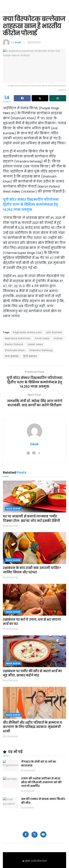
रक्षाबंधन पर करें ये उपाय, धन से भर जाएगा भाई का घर (32, 621)
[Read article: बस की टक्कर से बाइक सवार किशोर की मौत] (10, 802)
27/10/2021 (28, 791)
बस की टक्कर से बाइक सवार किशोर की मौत (43, 801)
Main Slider (13, 508)
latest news (35, 344)
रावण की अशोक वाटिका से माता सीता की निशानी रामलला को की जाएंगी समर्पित (41, 782)
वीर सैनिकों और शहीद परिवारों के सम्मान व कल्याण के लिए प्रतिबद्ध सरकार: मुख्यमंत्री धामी (32, 727)
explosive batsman (17, 338)
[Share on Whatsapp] (57, 98)
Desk (18, 42)
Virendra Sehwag (41, 350)
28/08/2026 (11, 526)
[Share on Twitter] (40, 98)
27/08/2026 (11, 736)
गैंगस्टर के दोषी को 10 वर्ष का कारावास (38, 763)
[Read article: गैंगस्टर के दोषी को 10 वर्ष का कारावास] (10, 765)
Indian (58, 338)
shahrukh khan (15, 350)
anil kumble (54, 332)
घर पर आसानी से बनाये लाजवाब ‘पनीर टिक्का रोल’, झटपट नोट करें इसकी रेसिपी (31, 518)
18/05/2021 (34, 42)
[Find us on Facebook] (26, 834)
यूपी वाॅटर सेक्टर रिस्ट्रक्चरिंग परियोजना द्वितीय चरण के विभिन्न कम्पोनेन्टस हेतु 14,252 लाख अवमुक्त (31, 204)
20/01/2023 (29, 770)
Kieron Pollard (14, 344)
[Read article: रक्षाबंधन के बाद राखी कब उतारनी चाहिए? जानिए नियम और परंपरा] (34, 548)
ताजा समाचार (12, 356)
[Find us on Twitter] (34, 835)
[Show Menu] (64, 6)
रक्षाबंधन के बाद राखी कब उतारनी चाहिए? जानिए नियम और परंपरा (32, 570)
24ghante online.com (27, 332)
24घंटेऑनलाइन (39, 861)
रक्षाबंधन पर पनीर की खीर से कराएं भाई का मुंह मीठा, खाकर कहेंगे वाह (32, 673)
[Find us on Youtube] (43, 834)
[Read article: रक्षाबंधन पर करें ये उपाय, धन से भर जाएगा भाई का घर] (34, 600)
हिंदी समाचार (30, 356)
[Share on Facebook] (22, 98)
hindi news (42, 338)
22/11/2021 (28, 807)
